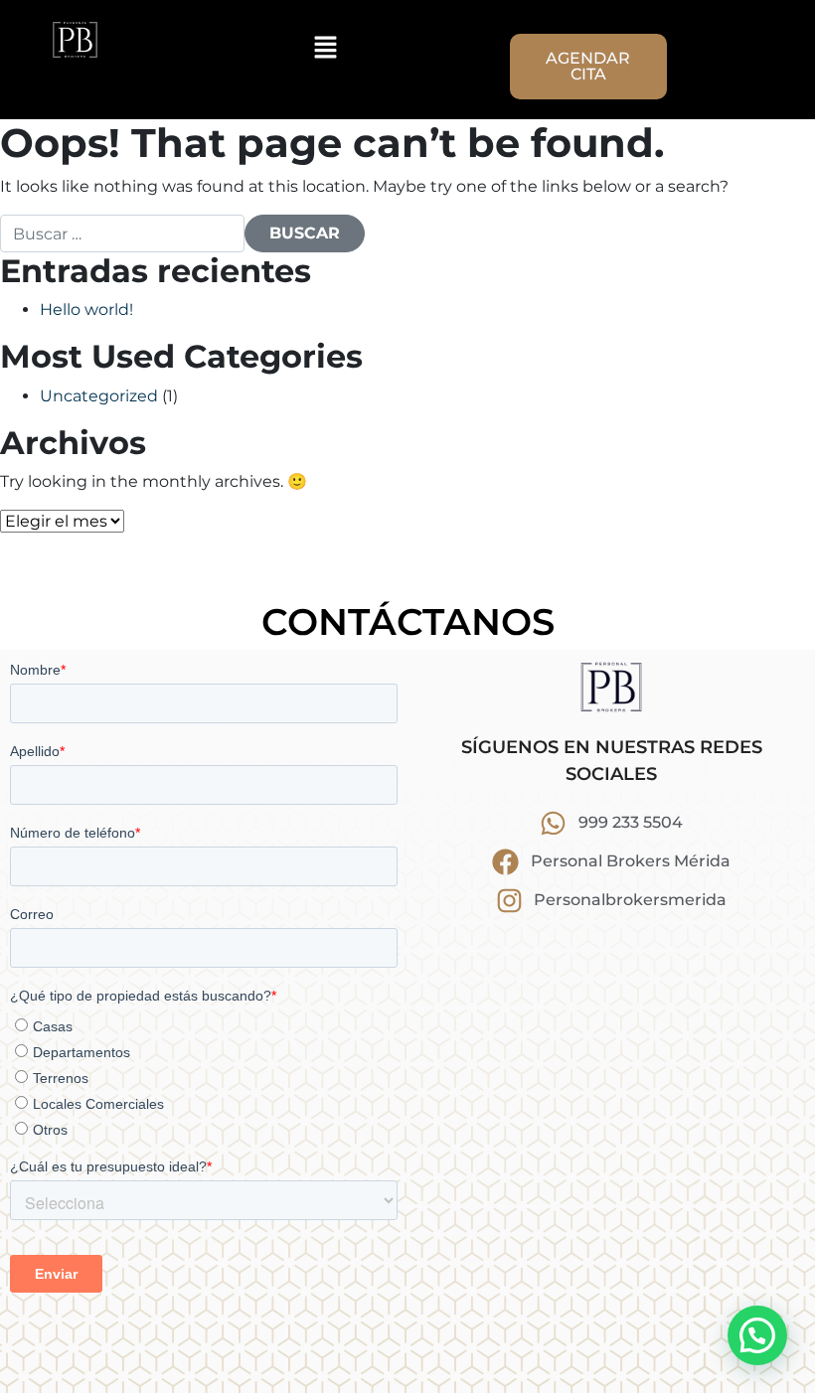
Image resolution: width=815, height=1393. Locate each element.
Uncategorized (99, 396)
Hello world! (86, 309)
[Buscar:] (122, 233)
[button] (325, 47)
